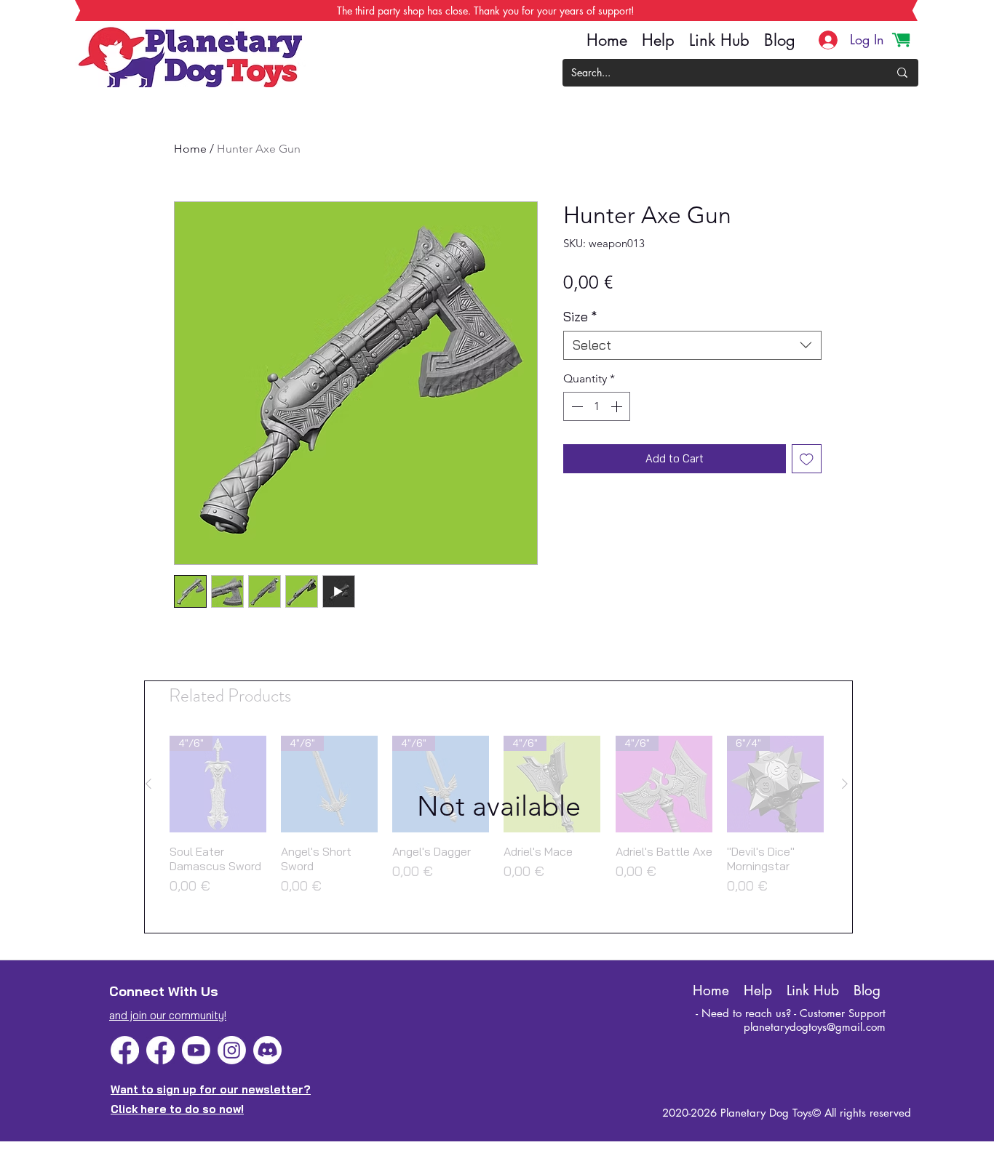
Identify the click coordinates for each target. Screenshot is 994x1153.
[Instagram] (232, 1050)
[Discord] (267, 1050)
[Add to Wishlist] (807, 459)
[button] (498, 806)
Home (190, 149)
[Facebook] (125, 1050)
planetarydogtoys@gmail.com (815, 1027)
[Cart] (901, 40)
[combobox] (692, 345)
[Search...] (902, 73)
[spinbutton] (597, 406)
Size (580, 317)
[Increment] (618, 406)
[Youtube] (196, 1050)
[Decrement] (575, 406)
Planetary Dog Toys (766, 1113)
